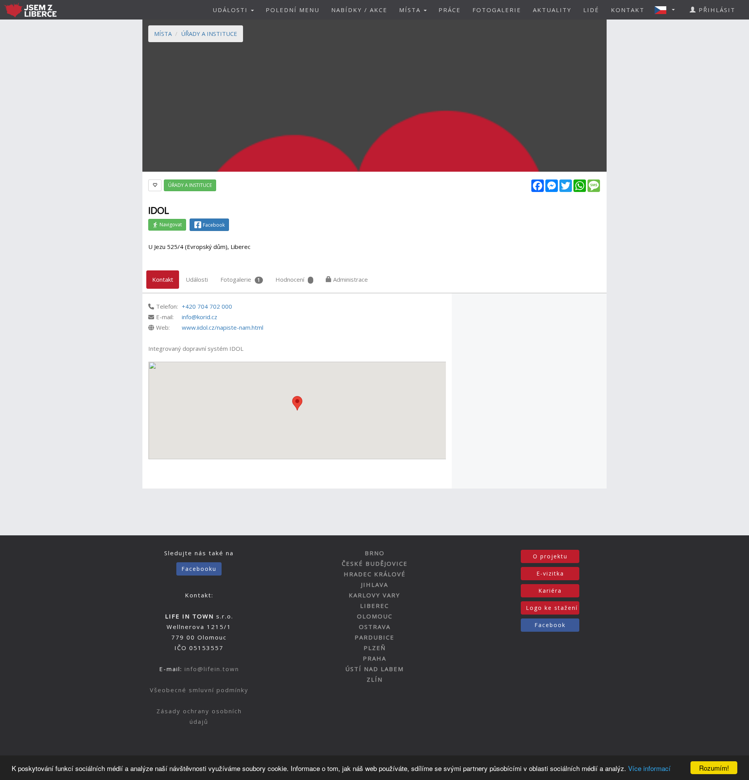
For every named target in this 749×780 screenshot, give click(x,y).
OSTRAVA (374, 627)
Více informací (649, 768)
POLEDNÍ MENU (292, 10)
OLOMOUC (374, 616)
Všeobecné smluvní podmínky (199, 690)
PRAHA (374, 658)
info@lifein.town (212, 669)
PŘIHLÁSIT (715, 10)
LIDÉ (591, 10)
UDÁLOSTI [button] (231, 10)
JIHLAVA (374, 584)
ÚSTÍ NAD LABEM (374, 669)
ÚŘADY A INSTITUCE (209, 33)
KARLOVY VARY (374, 595)
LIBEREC (374, 605)
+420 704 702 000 (207, 306)
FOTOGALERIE (496, 10)
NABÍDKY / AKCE (359, 10)
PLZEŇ (375, 648)
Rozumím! (714, 768)
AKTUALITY (552, 10)
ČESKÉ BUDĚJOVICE (375, 563)
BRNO (375, 553)
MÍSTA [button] (411, 10)
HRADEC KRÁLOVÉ (375, 574)
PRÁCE (449, 10)
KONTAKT (627, 10)
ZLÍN (375, 679)
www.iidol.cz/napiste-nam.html (222, 327)
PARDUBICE (374, 637)
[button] (667, 10)
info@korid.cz (199, 317)
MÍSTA (163, 33)
